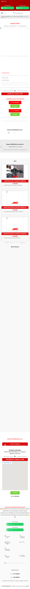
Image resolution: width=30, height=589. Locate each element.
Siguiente (22, 242)
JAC (12, 16)
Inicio (2, 16)
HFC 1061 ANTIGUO (18, 16)
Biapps (27, 586)
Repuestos (7, 16)
